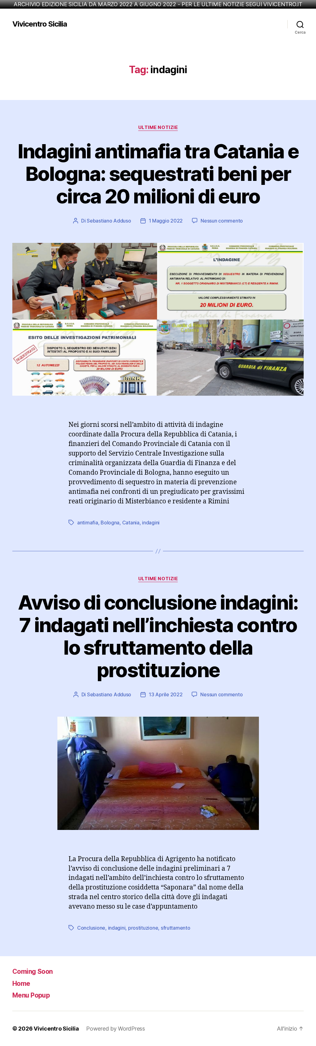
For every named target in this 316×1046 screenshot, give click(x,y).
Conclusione (91, 928)
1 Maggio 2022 (166, 221)
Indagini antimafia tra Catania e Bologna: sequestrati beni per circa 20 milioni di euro (158, 173)
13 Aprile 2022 (165, 694)
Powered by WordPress (115, 1028)
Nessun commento (222, 221)
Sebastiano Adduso (109, 221)
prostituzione (143, 928)
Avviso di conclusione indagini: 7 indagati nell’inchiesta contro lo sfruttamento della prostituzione (158, 636)
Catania (130, 522)
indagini (151, 522)
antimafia (87, 522)
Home (21, 983)
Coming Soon (32, 971)
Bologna (110, 522)
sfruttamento (175, 928)
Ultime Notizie (158, 127)
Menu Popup (31, 995)
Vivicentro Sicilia (39, 24)
